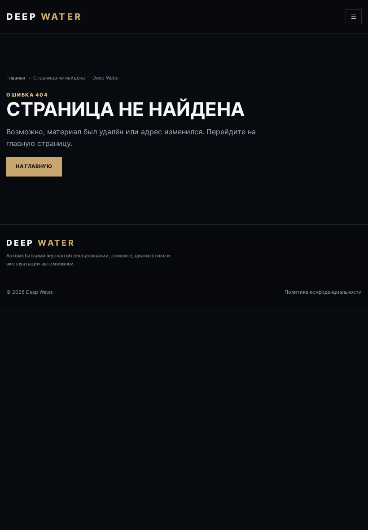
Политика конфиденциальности (323, 292)
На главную (34, 166)
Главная (15, 78)
